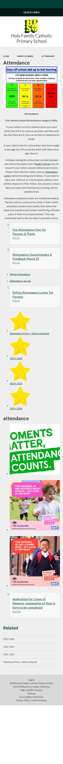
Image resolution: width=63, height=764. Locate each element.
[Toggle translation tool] (51, 4)
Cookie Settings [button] (39, 700)
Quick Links (31, 12)
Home (6, 56)
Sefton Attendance (20, 274)
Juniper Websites (41, 686)
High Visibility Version (31, 690)
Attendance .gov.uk (20, 280)
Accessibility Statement (31, 696)
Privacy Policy (23, 700)
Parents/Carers (25, 56)
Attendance (48, 56)
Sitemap (31, 693)
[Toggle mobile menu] (4, 4)
